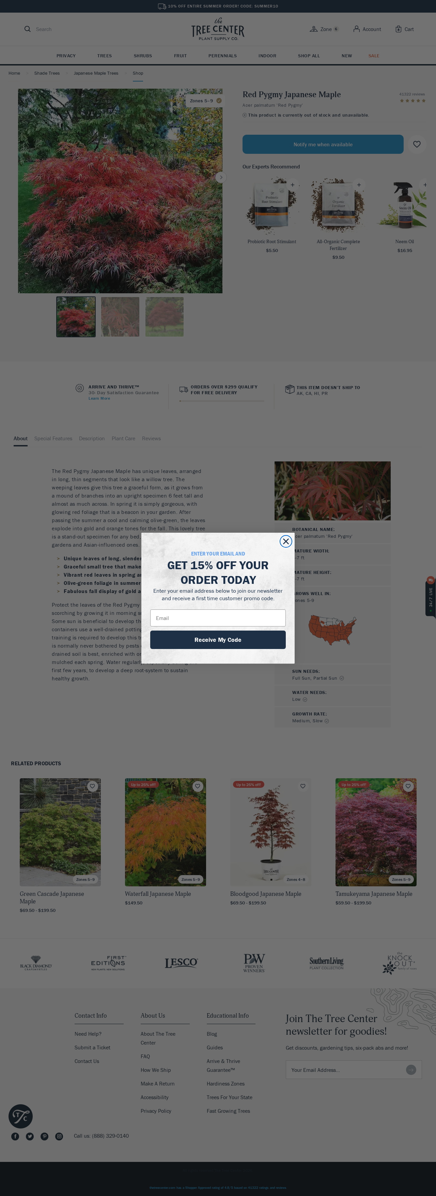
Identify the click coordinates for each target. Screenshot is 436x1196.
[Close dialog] (286, 541)
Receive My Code (218, 640)
